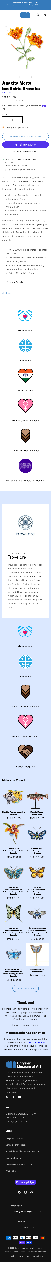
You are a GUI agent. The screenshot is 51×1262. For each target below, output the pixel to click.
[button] (6, 15)
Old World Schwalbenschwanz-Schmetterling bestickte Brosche (13, 890)
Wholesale (11, 1171)
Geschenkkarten (14, 1158)
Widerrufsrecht (20, 1252)
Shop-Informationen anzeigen (20, 169)
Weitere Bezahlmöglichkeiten (25, 151)
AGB (12, 1256)
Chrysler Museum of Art (24, 1248)
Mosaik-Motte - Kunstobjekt (37, 813)
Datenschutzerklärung (37, 1252)
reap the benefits (36, 1042)
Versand (5, 101)
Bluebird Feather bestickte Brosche (13, 813)
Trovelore (7, 92)
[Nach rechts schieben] (32, 77)
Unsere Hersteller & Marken (19, 1164)
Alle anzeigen (25, 988)
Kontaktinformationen (34, 1256)
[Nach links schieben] (19, 77)
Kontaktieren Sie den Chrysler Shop (23, 1151)
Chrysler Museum (14, 1138)
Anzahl (5, 114)
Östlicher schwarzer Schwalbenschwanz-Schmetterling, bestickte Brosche (37, 931)
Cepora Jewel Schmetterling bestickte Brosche (13, 850)
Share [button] (8, 293)
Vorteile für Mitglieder (16, 1145)
